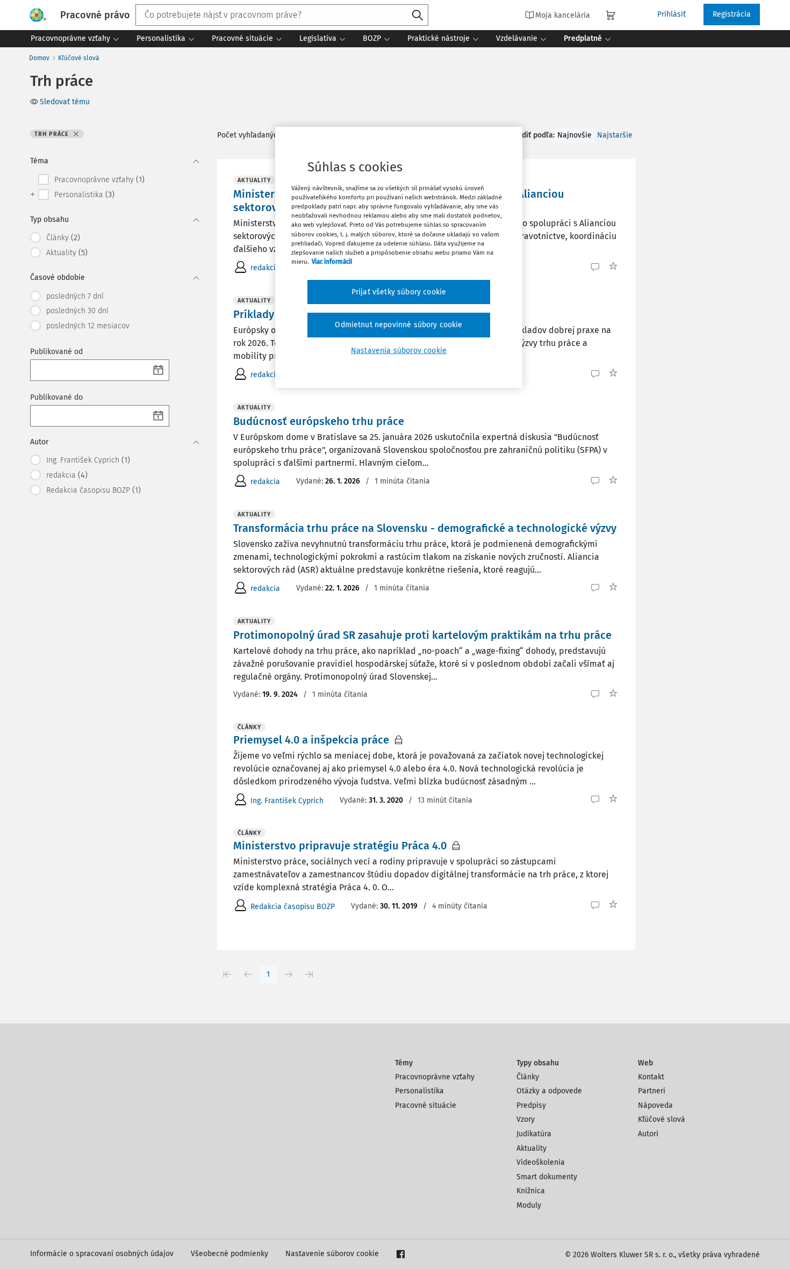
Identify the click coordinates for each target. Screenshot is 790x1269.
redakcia (265, 267)
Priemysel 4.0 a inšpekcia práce (311, 739)
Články (527, 1076)
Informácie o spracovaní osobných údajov (102, 1253)
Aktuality (531, 1148)
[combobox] (281, 15)
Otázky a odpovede (549, 1090)
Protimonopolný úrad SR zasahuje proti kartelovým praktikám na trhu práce (422, 635)
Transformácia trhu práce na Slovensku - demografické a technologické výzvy (424, 528)
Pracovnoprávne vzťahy (435, 1076)
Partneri (651, 1090)
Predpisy (531, 1105)
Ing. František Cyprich (287, 800)
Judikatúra (533, 1133)
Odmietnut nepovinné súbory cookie (398, 324)
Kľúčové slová (78, 58)
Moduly (528, 1205)
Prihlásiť (671, 14)
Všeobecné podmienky (229, 1253)
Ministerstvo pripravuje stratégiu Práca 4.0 (340, 845)
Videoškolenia (540, 1162)
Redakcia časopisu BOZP (292, 906)
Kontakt (651, 1076)
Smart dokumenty (546, 1176)
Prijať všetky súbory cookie (398, 292)
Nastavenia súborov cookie (399, 350)
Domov (39, 58)
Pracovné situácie (425, 1105)
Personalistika (419, 1090)
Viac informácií (332, 261)
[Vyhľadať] (417, 15)
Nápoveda (655, 1105)
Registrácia (732, 14)
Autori (648, 1133)
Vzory (525, 1119)
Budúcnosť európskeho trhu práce (318, 421)
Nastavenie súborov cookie (332, 1253)
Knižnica (530, 1190)
